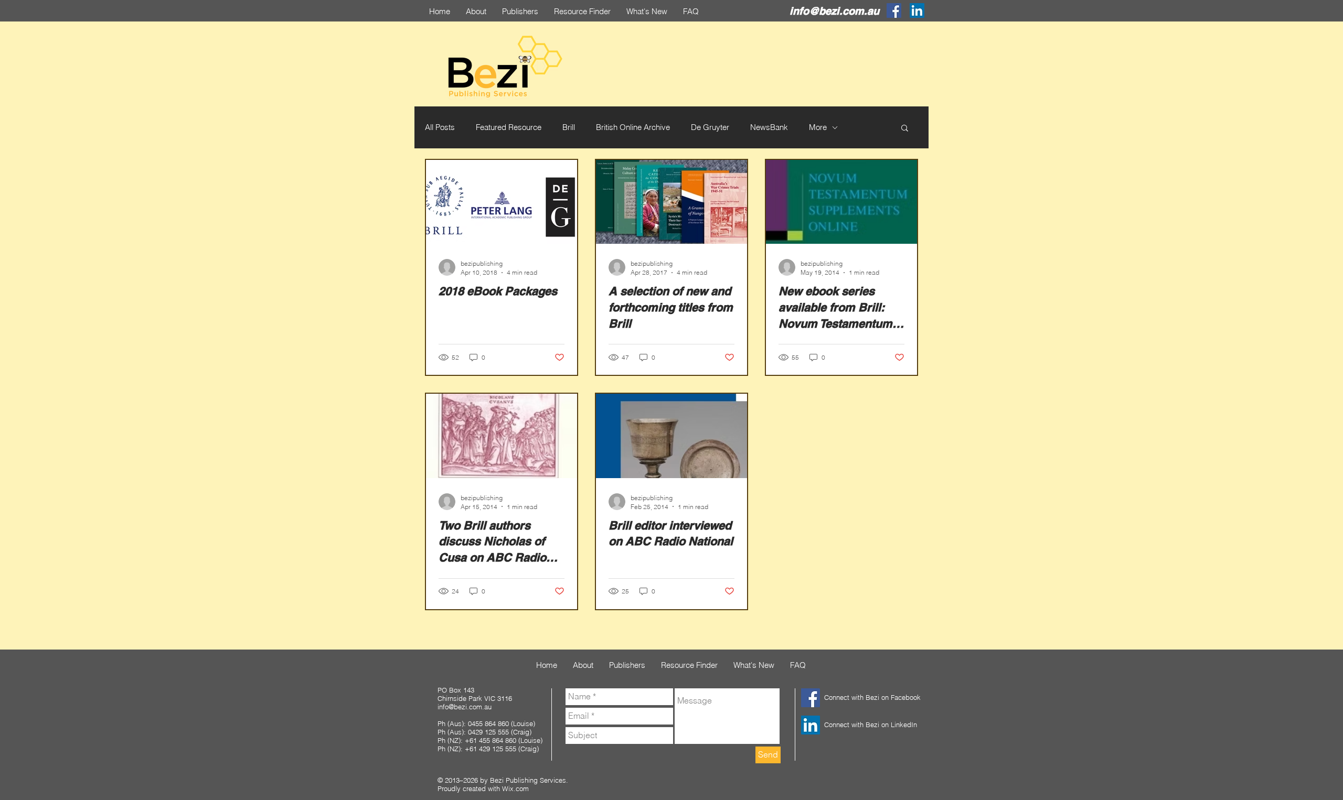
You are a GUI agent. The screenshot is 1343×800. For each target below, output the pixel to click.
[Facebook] (894, 10)
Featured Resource (508, 127)
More (818, 127)
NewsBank (769, 127)
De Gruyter (710, 127)
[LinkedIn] (917, 10)
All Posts (440, 127)
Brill (568, 127)
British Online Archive (633, 127)
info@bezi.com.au (834, 11)
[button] (905, 128)
